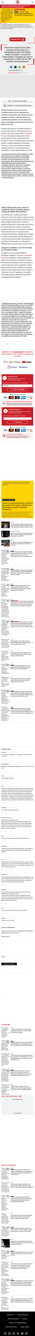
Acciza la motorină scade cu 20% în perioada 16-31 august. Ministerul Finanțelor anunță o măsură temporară (17, 506)
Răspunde (4, 759)
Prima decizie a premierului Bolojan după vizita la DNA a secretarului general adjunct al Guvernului (21, 1217)
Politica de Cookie (11, 1327)
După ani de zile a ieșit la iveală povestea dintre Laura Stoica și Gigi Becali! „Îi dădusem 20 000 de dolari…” (22, 1044)
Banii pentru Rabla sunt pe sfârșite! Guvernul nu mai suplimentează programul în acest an (21, 680)
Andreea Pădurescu (13, 73)
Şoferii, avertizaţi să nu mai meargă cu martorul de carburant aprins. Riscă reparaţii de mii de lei (22, 535)
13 (19, 70)
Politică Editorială (13, 1319)
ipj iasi (15, 344)
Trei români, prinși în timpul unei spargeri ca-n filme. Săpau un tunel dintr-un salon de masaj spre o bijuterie (22, 1185)
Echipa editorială (23, 1315)
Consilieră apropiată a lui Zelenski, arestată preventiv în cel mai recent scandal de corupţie (21, 1031)
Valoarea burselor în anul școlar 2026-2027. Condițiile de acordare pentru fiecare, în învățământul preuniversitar (22, 1300)
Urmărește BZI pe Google (19, 101)
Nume (3, 957)
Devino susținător (19, 389)
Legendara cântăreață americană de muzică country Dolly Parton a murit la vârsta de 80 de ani (22, 1243)
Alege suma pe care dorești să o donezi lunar (15, 383)
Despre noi (10, 1315)
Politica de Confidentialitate (17, 1323)
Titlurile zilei (23, 73)
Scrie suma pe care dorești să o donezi (14, 415)
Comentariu (5, 936)
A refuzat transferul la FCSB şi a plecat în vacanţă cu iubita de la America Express (22, 544)
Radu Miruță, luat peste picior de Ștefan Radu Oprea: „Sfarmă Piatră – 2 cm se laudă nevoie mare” (22, 642)
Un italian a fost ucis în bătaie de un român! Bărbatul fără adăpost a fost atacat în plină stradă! (21, 654)
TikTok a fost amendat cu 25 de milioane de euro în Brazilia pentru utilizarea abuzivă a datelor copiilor (21, 1088)
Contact (25, 1319)
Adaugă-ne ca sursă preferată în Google (19, 105)
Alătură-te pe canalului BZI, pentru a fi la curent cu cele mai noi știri (17, 354)
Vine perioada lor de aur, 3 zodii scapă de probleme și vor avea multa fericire (22, 1253)
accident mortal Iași (7, 344)
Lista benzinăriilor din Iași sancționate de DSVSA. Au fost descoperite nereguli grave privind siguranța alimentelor (21, 588)
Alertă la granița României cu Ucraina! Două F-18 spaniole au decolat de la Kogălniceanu (16, 6)
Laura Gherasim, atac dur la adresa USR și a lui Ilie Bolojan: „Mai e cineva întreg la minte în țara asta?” (22, 1230)
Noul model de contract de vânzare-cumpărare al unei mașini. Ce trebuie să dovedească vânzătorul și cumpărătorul (22, 1172)
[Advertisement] (17, 460)
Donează (19, 422)
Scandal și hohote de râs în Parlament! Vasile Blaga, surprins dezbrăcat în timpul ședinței (20, 667)
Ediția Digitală (25, 1327)
